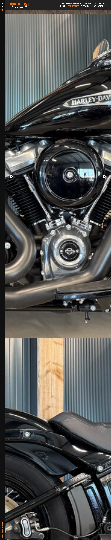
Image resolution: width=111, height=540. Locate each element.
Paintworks (76, 3)
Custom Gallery (88, 6)
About (63, 3)
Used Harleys (73, 6)
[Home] (19, 5)
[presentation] (11, 176)
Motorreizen (69, 3)
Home (62, 6)
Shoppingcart (101, 3)
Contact (94, 3)
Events (89, 3)
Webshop (102, 6)
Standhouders (83, 3)
